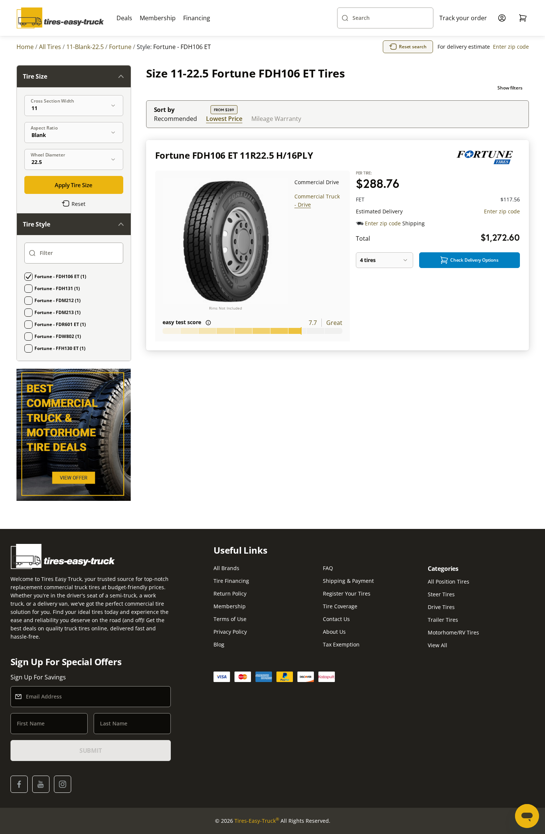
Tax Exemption (341, 644)
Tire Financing (231, 580)
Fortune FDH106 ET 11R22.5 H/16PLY (234, 155)
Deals (124, 18)
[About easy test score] (208, 322)
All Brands (226, 568)
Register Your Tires (346, 593)
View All (437, 645)
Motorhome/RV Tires (453, 632)
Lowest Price (224, 118)
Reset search (413, 46)
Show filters (510, 88)
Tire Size (35, 76)
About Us (334, 631)
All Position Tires (448, 581)
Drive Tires (441, 607)
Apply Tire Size (74, 185)
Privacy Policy (230, 631)
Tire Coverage (340, 606)
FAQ (328, 568)
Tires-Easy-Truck (256, 820)
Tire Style (36, 224)
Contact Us (336, 619)
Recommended (175, 119)
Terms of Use (230, 619)
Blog (219, 644)
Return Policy (230, 593)
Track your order (463, 18)
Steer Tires (441, 594)
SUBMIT (90, 750)
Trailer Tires (443, 619)
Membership (158, 18)
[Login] (502, 18)
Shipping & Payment (348, 580)
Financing (196, 18)
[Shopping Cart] (523, 18)
